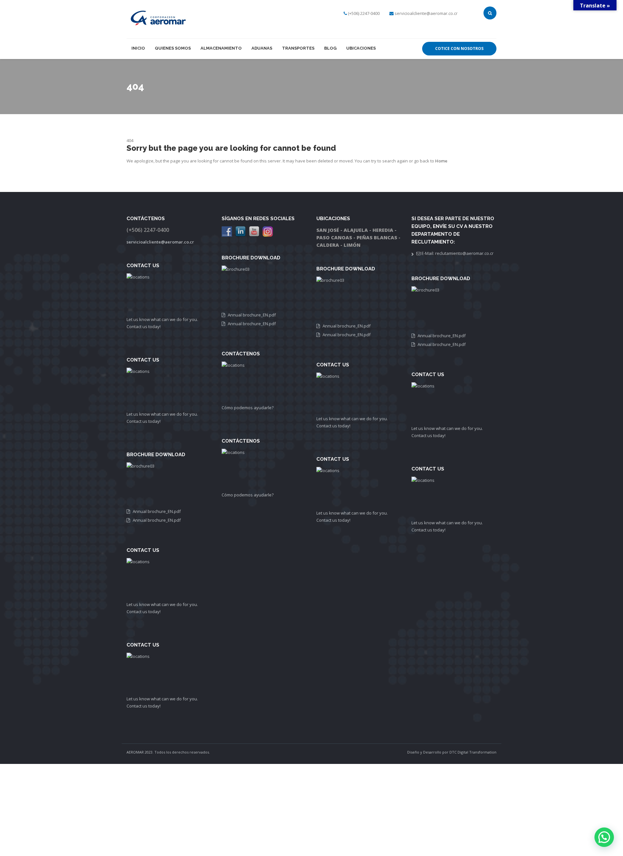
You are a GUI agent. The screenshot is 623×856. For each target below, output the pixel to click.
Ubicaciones (361, 48)
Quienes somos (173, 48)
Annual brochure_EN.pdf (157, 511)
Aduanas (261, 48)
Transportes (298, 48)
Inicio (138, 48)
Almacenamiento (221, 48)
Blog (330, 48)
